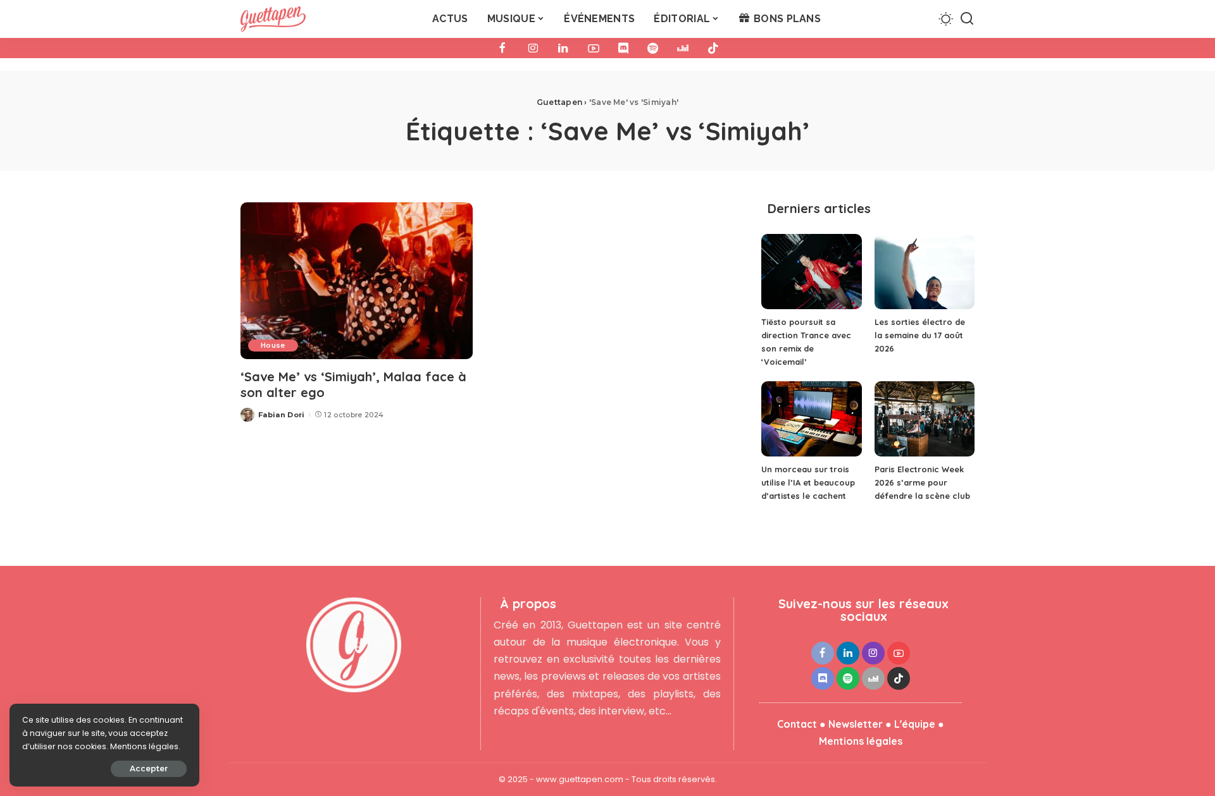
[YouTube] (593, 48)
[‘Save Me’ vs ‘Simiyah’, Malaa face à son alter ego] (356, 280)
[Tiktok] (713, 48)
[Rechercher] (967, 19)
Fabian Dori (281, 414)
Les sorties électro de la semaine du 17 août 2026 (920, 335)
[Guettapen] (273, 19)
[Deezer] (683, 48)
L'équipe (914, 724)
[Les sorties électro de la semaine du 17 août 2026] (925, 271)
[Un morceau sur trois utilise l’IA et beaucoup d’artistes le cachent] (811, 418)
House (273, 345)
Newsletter (855, 724)
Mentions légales (860, 741)
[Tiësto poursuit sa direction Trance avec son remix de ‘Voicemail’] (811, 271)
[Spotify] (653, 48)
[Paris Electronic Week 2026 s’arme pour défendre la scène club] (925, 418)
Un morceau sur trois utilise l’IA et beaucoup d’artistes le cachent (808, 482)
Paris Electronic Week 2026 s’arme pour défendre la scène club (922, 482)
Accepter (149, 768)
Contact (797, 724)
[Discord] (623, 48)
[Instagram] (533, 48)
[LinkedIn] (563, 48)
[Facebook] (502, 48)
